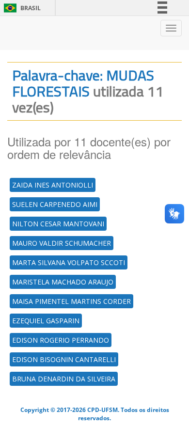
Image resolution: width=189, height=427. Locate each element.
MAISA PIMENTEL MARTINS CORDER (71, 301)
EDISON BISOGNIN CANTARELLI (64, 359)
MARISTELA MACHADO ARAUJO (62, 281)
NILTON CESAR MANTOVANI (58, 223)
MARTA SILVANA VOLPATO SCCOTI (68, 262)
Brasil (20, 8)
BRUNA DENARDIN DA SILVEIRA (63, 378)
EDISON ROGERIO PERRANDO (60, 340)
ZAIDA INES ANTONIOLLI (52, 185)
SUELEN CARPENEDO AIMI (54, 204)
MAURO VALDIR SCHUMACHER (61, 243)
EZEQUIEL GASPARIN (45, 320)
